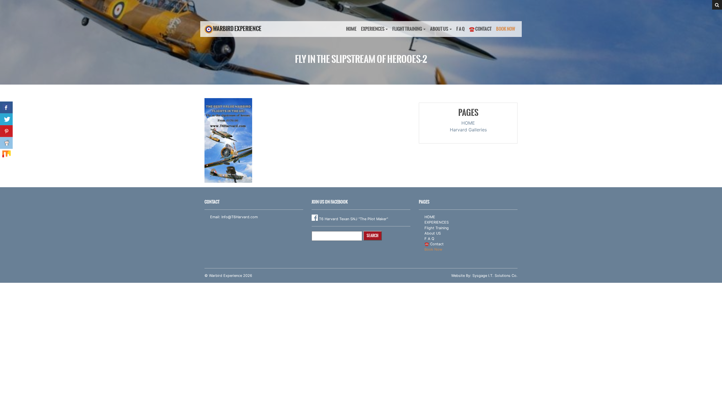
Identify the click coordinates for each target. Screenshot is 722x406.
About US (439, 29)
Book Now (505, 29)
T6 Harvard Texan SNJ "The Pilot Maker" (353, 219)
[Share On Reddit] (6, 143)
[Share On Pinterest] (6, 131)
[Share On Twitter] (6, 119)
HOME (351, 29)
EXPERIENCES (372, 29)
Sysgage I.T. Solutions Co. (495, 275)
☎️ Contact (480, 29)
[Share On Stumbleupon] (6, 155)
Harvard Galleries (468, 130)
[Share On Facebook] (6, 107)
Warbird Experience (237, 29)
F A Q (460, 29)
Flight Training (407, 29)
